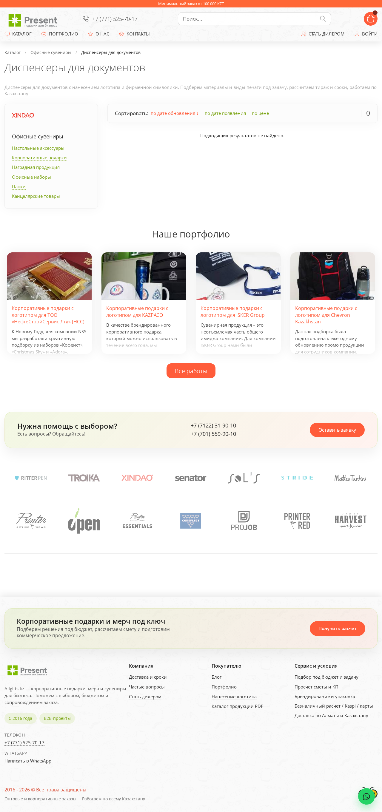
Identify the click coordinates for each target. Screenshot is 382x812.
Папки (19, 186)
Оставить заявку (337, 430)
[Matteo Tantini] (350, 477)
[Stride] (297, 477)
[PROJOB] (191, 520)
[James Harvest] (297, 520)
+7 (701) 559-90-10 (213, 434)
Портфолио (224, 687)
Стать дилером (145, 697)
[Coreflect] (137, 520)
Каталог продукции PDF (237, 706)
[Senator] (191, 477)
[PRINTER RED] (244, 520)
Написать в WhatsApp (27, 761)
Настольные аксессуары (38, 148)
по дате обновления (173, 113)
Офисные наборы (31, 177)
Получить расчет (337, 628)
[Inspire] (350, 520)
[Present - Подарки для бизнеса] (34, 19)
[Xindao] (23, 115)
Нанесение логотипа (234, 697)
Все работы (191, 371)
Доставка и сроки (148, 677)
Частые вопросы (147, 687)
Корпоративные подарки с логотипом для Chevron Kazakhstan (326, 315)
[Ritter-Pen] (31, 477)
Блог (216, 677)
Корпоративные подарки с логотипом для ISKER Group (233, 311)
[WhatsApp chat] (366, 796)
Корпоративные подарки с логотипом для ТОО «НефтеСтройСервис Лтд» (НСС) (48, 315)
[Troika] (84, 477)
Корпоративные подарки (39, 157)
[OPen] (31, 520)
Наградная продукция (36, 167)
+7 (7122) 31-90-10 (213, 425)
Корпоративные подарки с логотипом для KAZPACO (137, 311)
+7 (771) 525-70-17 (115, 18)
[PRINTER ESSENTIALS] (84, 520)
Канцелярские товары (36, 196)
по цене (260, 113)
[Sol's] (244, 477)
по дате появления (225, 113)
